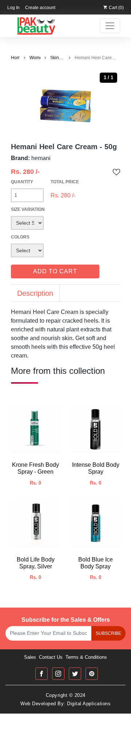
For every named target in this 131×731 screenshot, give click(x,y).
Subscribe (108, 633)
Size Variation (28, 209)
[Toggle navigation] (110, 26)
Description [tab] (35, 293)
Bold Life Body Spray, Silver (36, 562)
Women (34, 57)
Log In (13, 7)
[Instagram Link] (58, 673)
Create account (40, 7)
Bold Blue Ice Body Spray (95, 562)
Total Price (65, 181)
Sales (30, 657)
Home (15, 57)
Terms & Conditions (86, 657)
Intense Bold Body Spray (95, 468)
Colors (20, 237)
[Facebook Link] (41, 673)
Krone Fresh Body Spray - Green (35, 468)
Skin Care (55, 58)
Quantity (22, 181)
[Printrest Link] (92, 673)
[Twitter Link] (75, 673)
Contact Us (51, 657)
